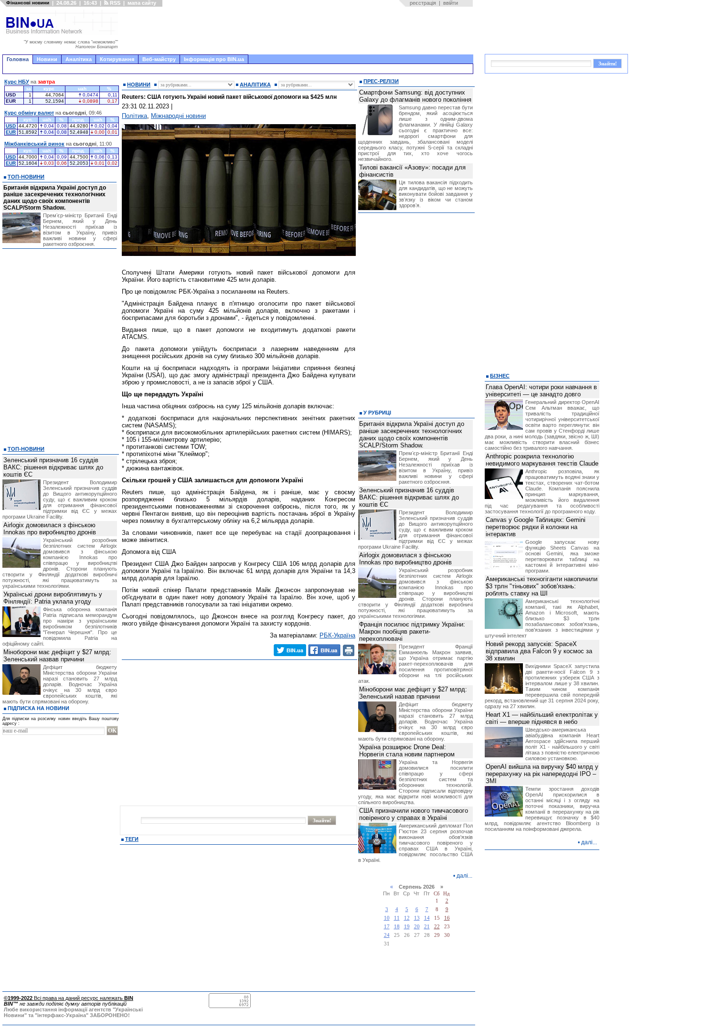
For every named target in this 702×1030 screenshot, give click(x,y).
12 (407, 918)
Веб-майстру (159, 59)
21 (427, 926)
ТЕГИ (131, 839)
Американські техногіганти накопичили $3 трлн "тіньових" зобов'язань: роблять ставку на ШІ (541, 586)
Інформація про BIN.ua (214, 59)
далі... (464, 875)
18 (397, 926)
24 (387, 935)
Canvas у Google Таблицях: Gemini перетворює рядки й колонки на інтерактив (535, 527)
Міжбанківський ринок (34, 144)
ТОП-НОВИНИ (26, 177)
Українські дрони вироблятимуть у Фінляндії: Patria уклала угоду (52, 598)
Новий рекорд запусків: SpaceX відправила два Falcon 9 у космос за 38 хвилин (539, 651)
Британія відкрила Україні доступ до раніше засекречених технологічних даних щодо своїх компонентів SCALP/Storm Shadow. (54, 197)
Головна (18, 59)
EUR (11, 132)
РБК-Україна (337, 635)
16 (447, 918)
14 (427, 918)
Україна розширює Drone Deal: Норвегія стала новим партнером (407, 750)
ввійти (450, 3)
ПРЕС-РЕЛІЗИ (381, 81)
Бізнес (500, 376)
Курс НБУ (16, 82)
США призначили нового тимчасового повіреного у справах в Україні (413, 814)
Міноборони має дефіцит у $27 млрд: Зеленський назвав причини (57, 655)
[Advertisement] (298, 30)
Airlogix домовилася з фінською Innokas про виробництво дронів (49, 528)
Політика (134, 115)
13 (417, 918)
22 (437, 926)
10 (387, 918)
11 (397, 918)
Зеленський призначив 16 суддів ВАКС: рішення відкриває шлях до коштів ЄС (53, 467)
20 (417, 926)
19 (407, 926)
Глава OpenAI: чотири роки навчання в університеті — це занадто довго (541, 390)
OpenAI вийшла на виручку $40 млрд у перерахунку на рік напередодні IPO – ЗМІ (542, 774)
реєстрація (423, 3)
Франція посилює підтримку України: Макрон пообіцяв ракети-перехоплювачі (412, 631)
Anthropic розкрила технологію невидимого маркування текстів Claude (542, 460)
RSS (114, 3)
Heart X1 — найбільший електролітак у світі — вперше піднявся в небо (542, 718)
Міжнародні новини (178, 115)
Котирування (117, 59)
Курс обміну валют (29, 113)
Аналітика (78, 59)
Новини (47, 59)
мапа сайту (142, 3)
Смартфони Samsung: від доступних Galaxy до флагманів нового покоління (415, 96)
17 (387, 926)
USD (11, 125)
